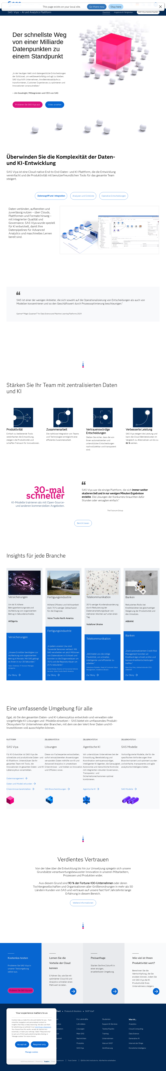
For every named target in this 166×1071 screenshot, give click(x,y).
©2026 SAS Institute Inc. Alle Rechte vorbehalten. (98, 1060)
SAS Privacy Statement (43, 1027)
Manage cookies (31, 1052)
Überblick (106, 12)
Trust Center (72, 1060)
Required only (39, 1044)
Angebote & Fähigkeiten (123, 12)
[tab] (51, 198)
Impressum (60, 1060)
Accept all (22, 1044)
